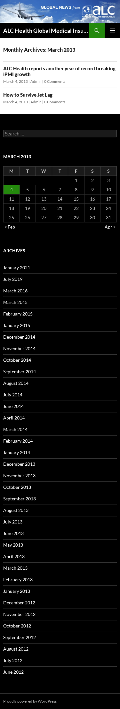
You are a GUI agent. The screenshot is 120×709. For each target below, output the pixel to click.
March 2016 (15, 290)
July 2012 (12, 660)
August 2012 (15, 649)
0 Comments (54, 81)
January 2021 (16, 267)
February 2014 (18, 441)
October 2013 (17, 487)
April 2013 (14, 556)
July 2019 (12, 279)
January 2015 (16, 325)
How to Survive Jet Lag (27, 95)
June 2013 (13, 533)
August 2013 (15, 510)
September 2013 (19, 498)
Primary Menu (112, 30)
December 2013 (19, 464)
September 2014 (19, 371)
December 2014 (19, 337)
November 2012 (19, 614)
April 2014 (14, 417)
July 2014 (12, 394)
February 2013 (18, 579)
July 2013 (12, 521)
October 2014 (17, 360)
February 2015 (18, 313)
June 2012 (13, 672)
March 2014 (15, 429)
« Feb (10, 226)
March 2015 (15, 302)
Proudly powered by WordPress (30, 701)
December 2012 (19, 602)
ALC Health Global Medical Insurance (46, 30)
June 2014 (13, 406)
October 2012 (17, 625)
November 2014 (19, 348)
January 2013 (16, 591)
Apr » (110, 226)
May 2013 (13, 545)
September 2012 (19, 637)
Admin (36, 81)
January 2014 (16, 452)
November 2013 (19, 475)
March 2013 (15, 568)
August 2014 (15, 383)
